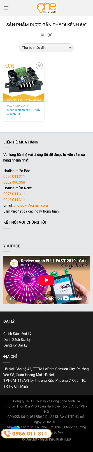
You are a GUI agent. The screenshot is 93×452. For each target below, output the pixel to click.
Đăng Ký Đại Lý (15, 345)
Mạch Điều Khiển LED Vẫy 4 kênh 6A (23, 112)
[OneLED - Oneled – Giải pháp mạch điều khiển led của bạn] (47, 8)
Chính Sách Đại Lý (17, 334)
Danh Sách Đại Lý (17, 339)
